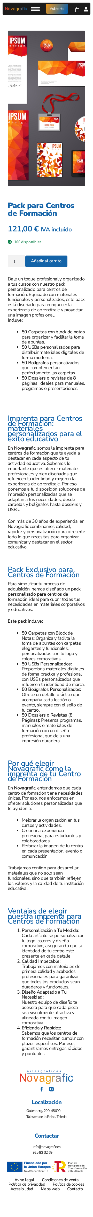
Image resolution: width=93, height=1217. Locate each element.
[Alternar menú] (35, 8)
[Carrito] (77, 8)
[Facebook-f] (41, 1089)
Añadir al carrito (46, 261)
